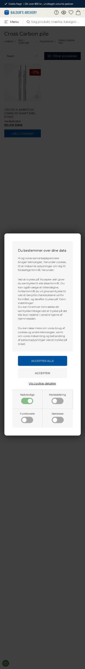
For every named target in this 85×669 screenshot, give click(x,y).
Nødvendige (27, 394)
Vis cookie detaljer (42, 383)
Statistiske (57, 413)
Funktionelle (27, 413)
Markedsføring (57, 394)
